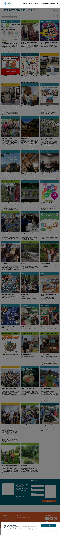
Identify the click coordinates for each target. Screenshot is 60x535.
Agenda (52, 3)
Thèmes (30, 3)
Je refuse (49, 530)
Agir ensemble (45, 3)
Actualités (24, 3)
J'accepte (49, 525)
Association (36, 3)
